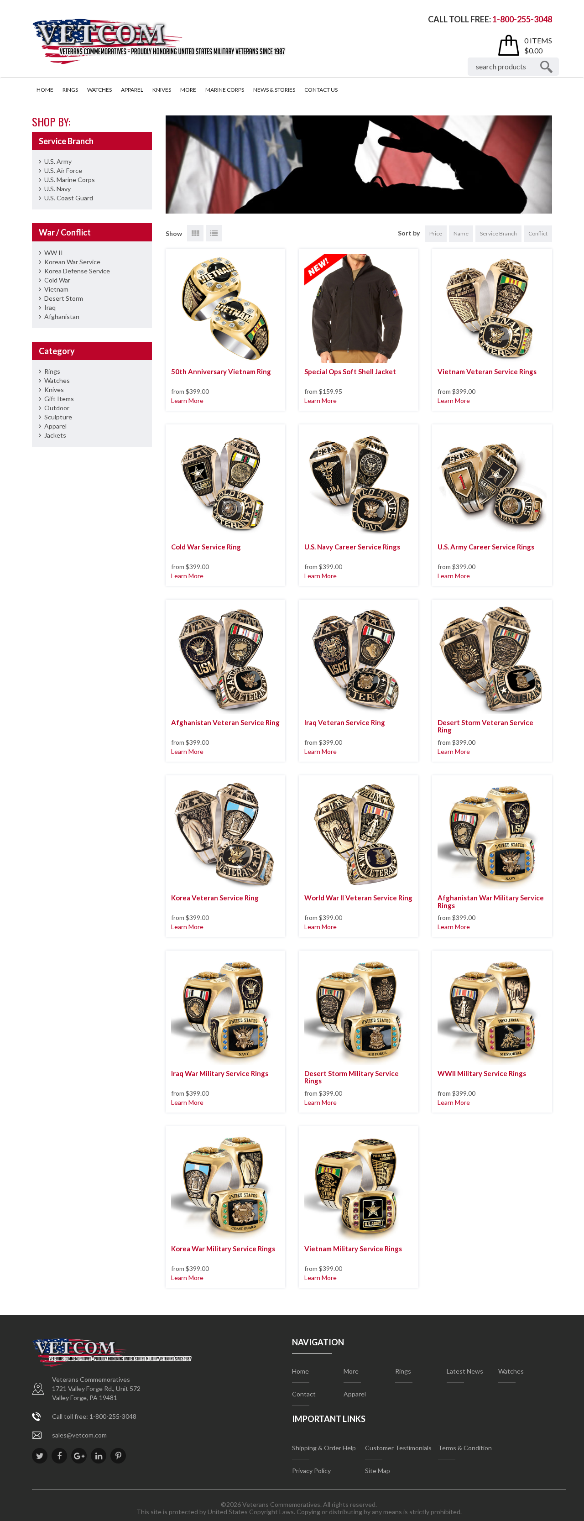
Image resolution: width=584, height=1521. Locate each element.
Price (435, 233)
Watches (99, 89)
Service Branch (498, 233)
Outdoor (56, 408)
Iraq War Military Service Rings (219, 1073)
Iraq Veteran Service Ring (344, 722)
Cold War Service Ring (206, 547)
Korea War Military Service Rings (223, 1248)
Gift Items (59, 398)
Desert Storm (63, 298)
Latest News (465, 1371)
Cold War (57, 280)
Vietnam (56, 289)
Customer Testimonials (398, 1448)
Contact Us (321, 89)
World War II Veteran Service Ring (358, 898)
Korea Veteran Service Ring (215, 898)
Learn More (187, 400)
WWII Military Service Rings (482, 1073)
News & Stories (274, 89)
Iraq (50, 307)
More (188, 89)
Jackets (55, 435)
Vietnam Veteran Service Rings (487, 371)
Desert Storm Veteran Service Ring (485, 726)
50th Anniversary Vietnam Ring (221, 371)
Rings (70, 89)
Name (461, 233)
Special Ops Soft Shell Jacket (350, 371)
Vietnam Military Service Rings (353, 1248)
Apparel (132, 89)
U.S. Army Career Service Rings (486, 547)
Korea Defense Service (77, 271)
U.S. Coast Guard (68, 198)
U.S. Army (58, 161)
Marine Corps (224, 89)
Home (44, 89)
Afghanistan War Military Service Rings (491, 901)
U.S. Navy (57, 189)
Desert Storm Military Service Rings (351, 1077)
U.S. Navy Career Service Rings (352, 547)
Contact (304, 1394)
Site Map (377, 1470)
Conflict (538, 233)
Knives (161, 89)
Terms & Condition (465, 1448)
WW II (53, 252)
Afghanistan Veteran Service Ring (225, 722)
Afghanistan (61, 316)
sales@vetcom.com (79, 1435)
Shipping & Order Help (324, 1448)
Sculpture (58, 417)
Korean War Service (72, 262)
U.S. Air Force (63, 170)
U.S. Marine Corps (69, 179)
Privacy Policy (311, 1470)
